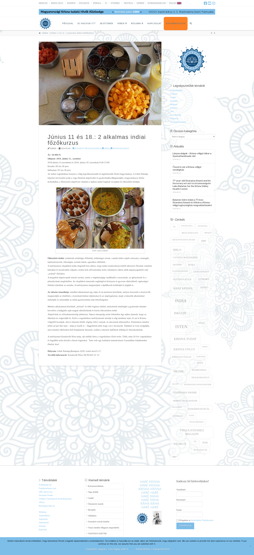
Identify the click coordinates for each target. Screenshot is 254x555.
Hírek (107, 148)
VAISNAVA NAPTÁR (97, 533)
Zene (205, 442)
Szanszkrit (177, 407)
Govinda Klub (182, 279)
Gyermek (203, 279)
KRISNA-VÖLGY (57, 3)
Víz (194, 442)
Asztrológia (187, 226)
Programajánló (120, 148)
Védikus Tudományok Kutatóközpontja (55, 499)
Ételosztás (174, 118)
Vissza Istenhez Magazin (192, 432)
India (181, 300)
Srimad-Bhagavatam (185, 401)
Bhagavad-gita (190, 233)
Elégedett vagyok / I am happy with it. (107, 549)
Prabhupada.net (45, 485)
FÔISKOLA (97, 3)
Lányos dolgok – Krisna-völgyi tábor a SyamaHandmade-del (192, 154)
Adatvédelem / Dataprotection (153, 549)
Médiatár (174, 104)
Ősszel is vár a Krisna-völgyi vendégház (187, 168)
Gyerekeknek (175, 115)
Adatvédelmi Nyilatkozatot (202, 520)
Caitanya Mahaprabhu (185, 257)
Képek (205, 347)
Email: (179, 510)
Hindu (204, 287)
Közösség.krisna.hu (47, 506)
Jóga (201, 323)
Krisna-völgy (184, 349)
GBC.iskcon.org (45, 492)
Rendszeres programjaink (197, 385)
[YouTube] (209, 3)
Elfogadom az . (196, 520)
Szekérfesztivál (199, 409)
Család (173, 97)
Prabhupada (199, 370)
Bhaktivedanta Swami (183, 240)
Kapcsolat (43, 529)
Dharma (177, 265)
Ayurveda (203, 226)
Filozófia (174, 108)
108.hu (42, 502)
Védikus (180, 443)
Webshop (42, 512)
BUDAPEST (71, 3)
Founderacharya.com (47, 488)
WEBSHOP (140, 3)
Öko (172, 111)
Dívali (191, 265)
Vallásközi (92, 516)
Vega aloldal (93, 492)
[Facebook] (205, 3)
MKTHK (178, 371)
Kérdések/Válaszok (178, 122)
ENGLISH (172, 3)
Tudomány (177, 416)
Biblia (177, 249)
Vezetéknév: (181, 490)
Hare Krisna (183, 288)
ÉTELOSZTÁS (84, 3)
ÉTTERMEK (115, 3)
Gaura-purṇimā (201, 272)
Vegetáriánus (196, 422)
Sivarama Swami (185, 392)
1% (106, 3)
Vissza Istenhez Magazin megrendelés (103, 528)
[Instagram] (213, 3)
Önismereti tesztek (95, 504)
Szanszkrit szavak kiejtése (98, 522)
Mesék (200, 363)
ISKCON (180, 313)
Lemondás (200, 356)
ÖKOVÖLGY (128, 3)
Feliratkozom (185, 525)
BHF (203, 240)
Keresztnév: (181, 500)
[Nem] (250, 546)
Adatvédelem (44, 515)
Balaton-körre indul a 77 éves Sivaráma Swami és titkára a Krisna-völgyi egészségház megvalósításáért (192, 202)
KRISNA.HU (43, 3)
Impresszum (44, 522)
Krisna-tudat (185, 339)
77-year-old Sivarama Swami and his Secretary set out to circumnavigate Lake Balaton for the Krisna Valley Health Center (192, 184)
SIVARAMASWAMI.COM (157, 3)
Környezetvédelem (181, 357)
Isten (181, 326)
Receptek (174, 101)
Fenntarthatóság (180, 271)
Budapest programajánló (87, 148)
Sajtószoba (43, 519)
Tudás (191, 415)
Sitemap (42, 526)
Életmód (173, 94)
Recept (175, 384)
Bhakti (208, 233)
